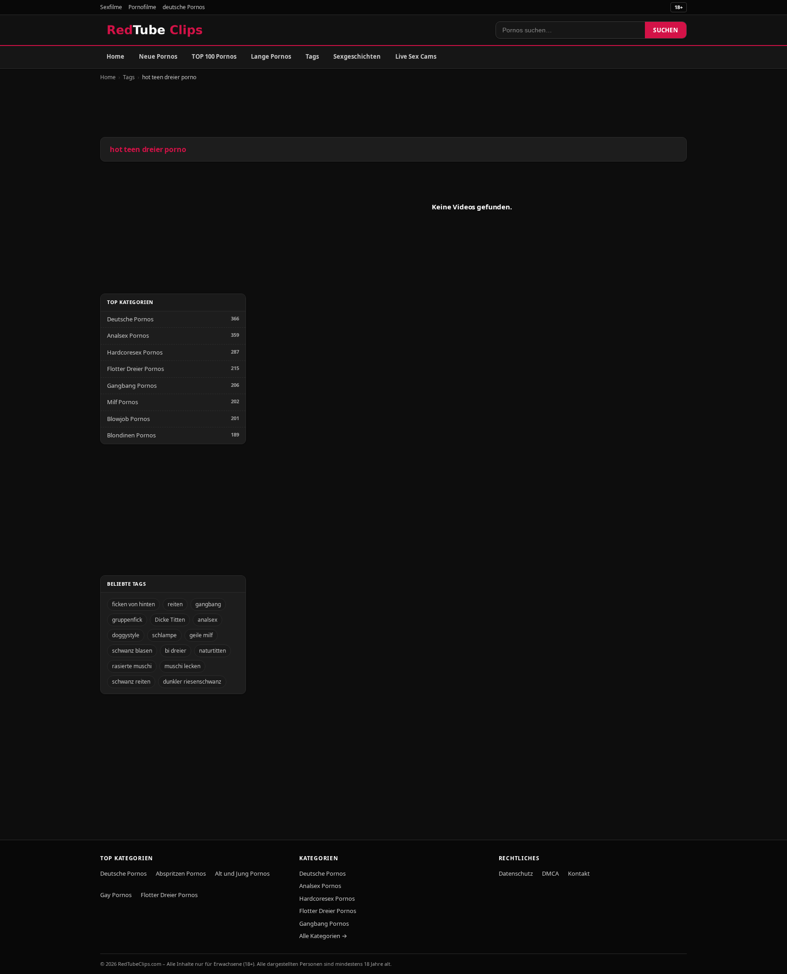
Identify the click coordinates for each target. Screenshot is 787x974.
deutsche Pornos (184, 7)
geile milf (201, 635)
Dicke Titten (170, 620)
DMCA (550, 873)
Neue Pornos (158, 56)
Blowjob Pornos (128, 419)
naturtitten (212, 650)
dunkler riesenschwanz (192, 681)
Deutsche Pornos (130, 319)
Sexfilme (111, 7)
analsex (207, 620)
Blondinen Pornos (131, 435)
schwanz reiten (131, 681)
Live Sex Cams (415, 56)
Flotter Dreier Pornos (135, 369)
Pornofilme (142, 7)
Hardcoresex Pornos (135, 352)
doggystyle (125, 635)
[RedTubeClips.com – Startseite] (155, 30)
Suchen (665, 30)
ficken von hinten (133, 604)
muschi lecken (182, 666)
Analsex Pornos (128, 335)
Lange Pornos (271, 56)
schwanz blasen (132, 650)
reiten (175, 604)
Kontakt (579, 873)
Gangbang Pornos (132, 385)
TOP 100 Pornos (214, 56)
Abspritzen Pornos (181, 873)
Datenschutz (516, 873)
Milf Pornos (122, 402)
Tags (312, 56)
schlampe (164, 635)
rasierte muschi (132, 666)
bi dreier (175, 650)
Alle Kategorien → (323, 936)
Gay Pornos (116, 895)
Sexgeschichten (357, 56)
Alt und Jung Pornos (242, 873)
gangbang (208, 604)
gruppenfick (127, 620)
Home (115, 56)
